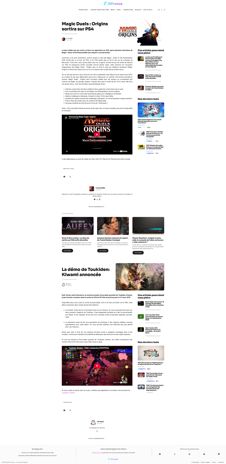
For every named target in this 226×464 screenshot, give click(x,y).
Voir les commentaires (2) (96, 206)
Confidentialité (195, 462)
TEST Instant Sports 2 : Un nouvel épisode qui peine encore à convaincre (149, 121)
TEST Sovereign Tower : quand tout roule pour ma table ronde (154, 375)
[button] (159, 9)
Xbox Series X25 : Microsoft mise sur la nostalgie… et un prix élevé (153, 330)
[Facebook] (160, 454)
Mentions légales (205, 462)
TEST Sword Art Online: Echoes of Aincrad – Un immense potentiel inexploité (154, 134)
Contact (214, 462)
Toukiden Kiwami (67, 402)
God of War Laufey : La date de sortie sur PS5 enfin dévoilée (153, 76)
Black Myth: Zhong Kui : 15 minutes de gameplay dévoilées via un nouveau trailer (154, 304)
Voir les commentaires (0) (96, 438)
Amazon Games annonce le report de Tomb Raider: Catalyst (154, 88)
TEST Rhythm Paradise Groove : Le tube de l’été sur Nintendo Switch (154, 147)
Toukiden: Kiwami (68, 393)
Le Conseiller (69, 38)
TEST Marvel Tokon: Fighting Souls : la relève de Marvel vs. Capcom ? (150, 363)
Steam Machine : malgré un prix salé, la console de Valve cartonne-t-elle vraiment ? (148, 240)
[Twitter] (174, 454)
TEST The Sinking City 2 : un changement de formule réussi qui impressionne (155, 387)
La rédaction (221, 462)
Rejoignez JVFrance (97, 452)
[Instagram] (189, 454)
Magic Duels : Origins (68, 168)
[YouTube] (204, 454)
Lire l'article (67, 250)
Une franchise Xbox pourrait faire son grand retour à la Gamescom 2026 (154, 317)
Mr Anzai (68, 284)
